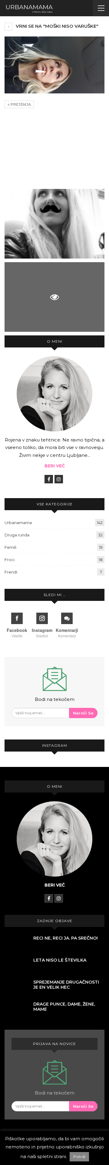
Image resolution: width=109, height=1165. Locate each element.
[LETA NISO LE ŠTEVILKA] (17, 966)
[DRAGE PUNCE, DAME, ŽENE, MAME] (17, 1010)
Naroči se (83, 713)
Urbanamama (18, 522)
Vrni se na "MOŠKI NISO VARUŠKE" (56, 26)
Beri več (55, 466)
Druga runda (17, 534)
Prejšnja (20, 104)
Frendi (11, 572)
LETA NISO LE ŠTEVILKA (59, 960)
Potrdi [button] (79, 1156)
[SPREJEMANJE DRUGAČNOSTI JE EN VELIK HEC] (17, 988)
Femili (10, 547)
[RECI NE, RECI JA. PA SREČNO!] (17, 944)
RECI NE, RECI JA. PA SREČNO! (65, 938)
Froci (10, 559)
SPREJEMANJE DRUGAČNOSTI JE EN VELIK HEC (66, 984)
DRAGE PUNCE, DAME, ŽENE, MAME (64, 1006)
